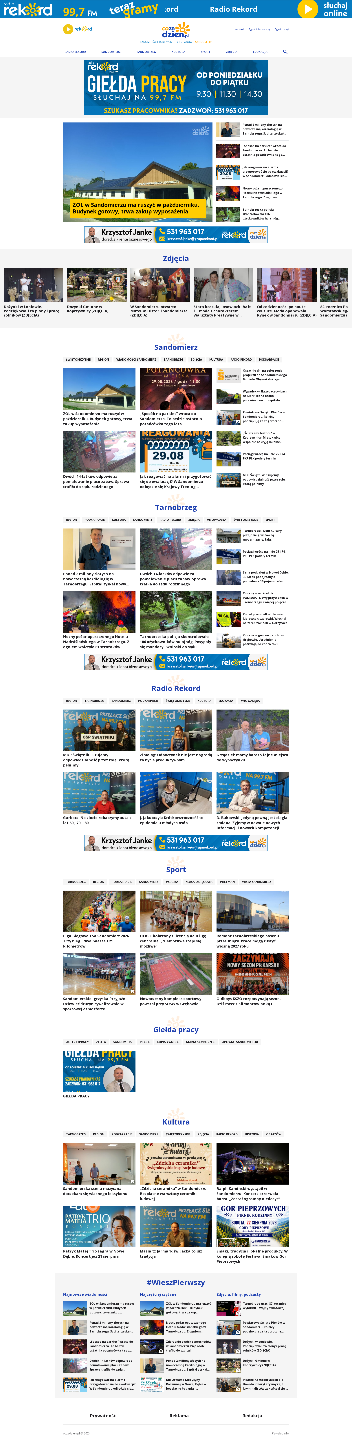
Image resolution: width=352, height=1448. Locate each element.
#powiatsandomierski (240, 1042)
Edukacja (260, 52)
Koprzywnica (168, 1042)
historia (252, 1134)
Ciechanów (184, 42)
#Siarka (172, 882)
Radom (145, 42)
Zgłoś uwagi (281, 29)
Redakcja (252, 1415)
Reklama (179, 1415)
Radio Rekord (75, 52)
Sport (205, 52)
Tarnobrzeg (146, 52)
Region (103, 360)
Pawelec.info (280, 1433)
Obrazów (273, 1134)
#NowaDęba (216, 520)
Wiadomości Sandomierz (136, 360)
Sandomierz (203, 42)
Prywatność (103, 1415)
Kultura (178, 52)
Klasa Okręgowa (199, 882)
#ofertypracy (77, 1042)
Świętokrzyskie (163, 42)
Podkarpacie (269, 360)
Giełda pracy (176, 1029)
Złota (101, 1042)
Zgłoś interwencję (259, 29)
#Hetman (227, 882)
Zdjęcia (231, 52)
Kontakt (239, 29)
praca (145, 1042)
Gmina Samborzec (200, 1042)
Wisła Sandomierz (256, 882)
